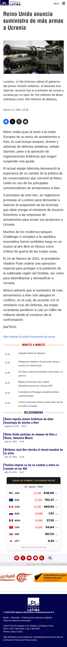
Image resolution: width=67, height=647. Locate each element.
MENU (57, 4)
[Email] (25, 121)
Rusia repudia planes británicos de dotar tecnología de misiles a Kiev (29, 420)
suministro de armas (43, 336)
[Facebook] (6, 121)
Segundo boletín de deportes (31, 353)
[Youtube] (29, 558)
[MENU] (63, 3)
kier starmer (11, 336)
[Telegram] (35, 558)
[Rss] (41, 558)
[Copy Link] (19, 121)
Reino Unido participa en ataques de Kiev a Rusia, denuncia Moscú (31, 436)
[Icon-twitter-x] (23, 558)
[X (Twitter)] (12, 121)
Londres (25, 336)
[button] (50, 558)
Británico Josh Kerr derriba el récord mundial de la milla (34, 451)
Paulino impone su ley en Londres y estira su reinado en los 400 (32, 466)
